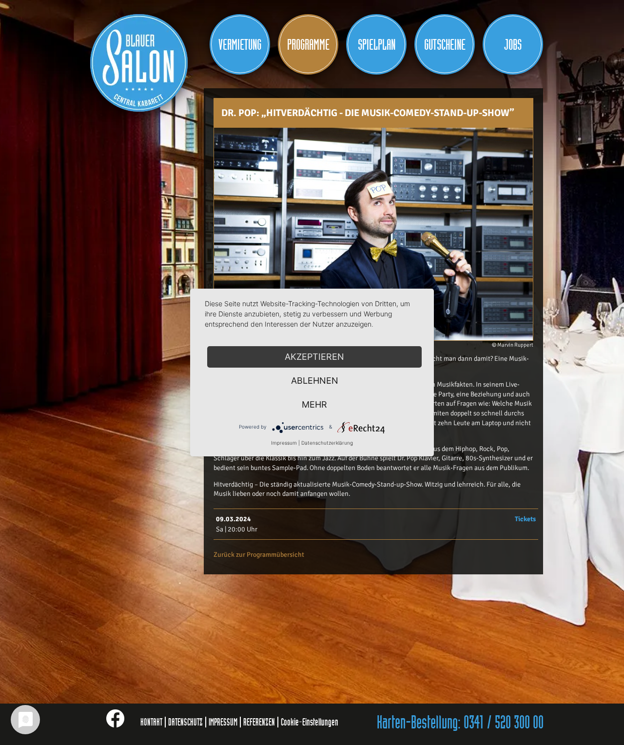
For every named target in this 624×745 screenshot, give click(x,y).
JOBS (513, 45)
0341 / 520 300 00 (504, 723)
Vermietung (239, 45)
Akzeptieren (314, 357)
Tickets (525, 519)
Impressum (284, 443)
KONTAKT (151, 722)
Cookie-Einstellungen (309, 722)
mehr (314, 404)
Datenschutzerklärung (327, 443)
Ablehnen (314, 380)
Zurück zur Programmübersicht (259, 554)
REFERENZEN (259, 722)
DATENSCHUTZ (185, 722)
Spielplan (376, 45)
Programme (308, 45)
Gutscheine (445, 45)
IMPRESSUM (223, 722)
